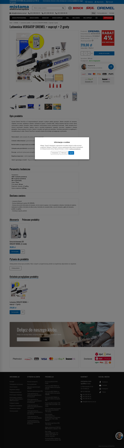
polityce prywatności (75, 149)
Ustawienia (55, 153)
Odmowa (63, 153)
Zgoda (71, 153)
